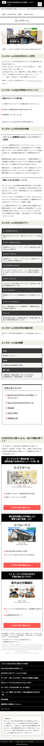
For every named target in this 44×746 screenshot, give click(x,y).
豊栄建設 (10, 408)
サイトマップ (5, 709)
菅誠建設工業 (12, 418)
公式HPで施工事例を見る (21, 507)
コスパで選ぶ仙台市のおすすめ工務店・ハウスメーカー (28, 741)
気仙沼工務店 (12, 413)
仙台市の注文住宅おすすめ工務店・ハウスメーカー (20, 3)
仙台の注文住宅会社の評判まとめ (20, 403)
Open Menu (40, 4)
